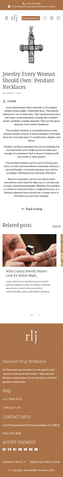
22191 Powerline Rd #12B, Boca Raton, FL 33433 (33, 6)
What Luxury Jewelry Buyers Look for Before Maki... (26, 273)
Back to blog (34, 209)
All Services (12, 399)
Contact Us (11, 407)
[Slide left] (24, 315)
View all (56, 225)
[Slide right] (39, 315)
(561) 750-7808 (34, 3)
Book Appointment (30, 18)
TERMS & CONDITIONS (44, 461)
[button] (45, 18)
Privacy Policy (14, 461)
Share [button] (11, 101)
